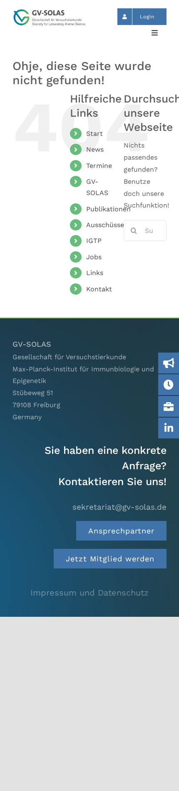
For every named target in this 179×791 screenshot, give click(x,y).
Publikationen (108, 209)
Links (94, 273)
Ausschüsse (105, 225)
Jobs (94, 257)
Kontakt (99, 289)
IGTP (94, 241)
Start (94, 134)
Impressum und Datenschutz (89, 593)
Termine (99, 166)
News (95, 149)
